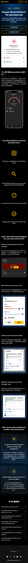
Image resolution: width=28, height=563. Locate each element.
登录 (21, 2)
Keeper (5, 2)
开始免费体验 (14, 27)
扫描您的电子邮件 (14, 32)
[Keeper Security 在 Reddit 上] (20, 556)
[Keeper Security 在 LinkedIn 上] (7, 556)
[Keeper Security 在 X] (10, 556)
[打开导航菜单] (26, 1)
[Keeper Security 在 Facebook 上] (14, 556)
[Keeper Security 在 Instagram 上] (17, 556)
